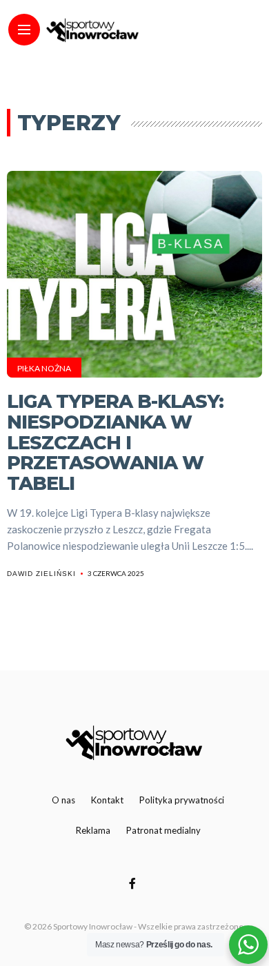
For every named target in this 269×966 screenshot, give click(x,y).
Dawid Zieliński (41, 573)
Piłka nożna (44, 368)
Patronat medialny (163, 830)
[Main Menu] (24, 29)
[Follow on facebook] (134, 883)
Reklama (93, 830)
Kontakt (107, 799)
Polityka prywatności (181, 799)
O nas (63, 799)
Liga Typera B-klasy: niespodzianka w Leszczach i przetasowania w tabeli (115, 442)
